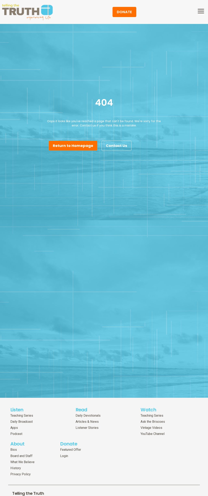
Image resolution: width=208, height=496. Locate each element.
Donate (68, 443)
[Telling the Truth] (27, 12)
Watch (148, 409)
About (17, 443)
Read (81, 409)
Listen (17, 409)
